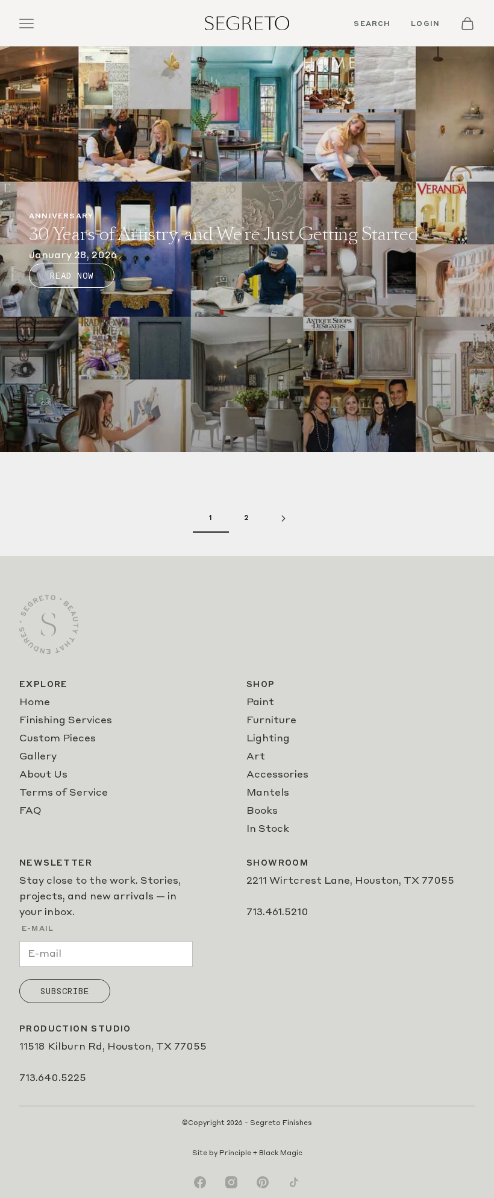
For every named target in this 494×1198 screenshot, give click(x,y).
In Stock (267, 829)
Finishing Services (65, 721)
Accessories (277, 775)
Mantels (267, 793)
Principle (235, 1153)
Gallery (38, 757)
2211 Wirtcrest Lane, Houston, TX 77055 (350, 881)
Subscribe (64, 991)
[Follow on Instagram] (231, 1182)
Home (34, 703)
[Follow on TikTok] (294, 1182)
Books (262, 811)
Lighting (268, 739)
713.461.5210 (277, 913)
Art (255, 757)
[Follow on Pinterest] (263, 1182)
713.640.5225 (52, 1078)
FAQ (30, 811)
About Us (43, 775)
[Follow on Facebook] (200, 1182)
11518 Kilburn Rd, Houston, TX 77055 (113, 1047)
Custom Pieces (57, 739)
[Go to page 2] (283, 518)
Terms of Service (63, 793)
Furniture (271, 721)
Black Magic (280, 1153)
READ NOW (71, 275)
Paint (260, 703)
